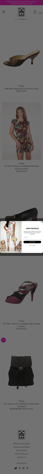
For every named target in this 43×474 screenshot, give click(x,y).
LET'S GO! (32, 242)
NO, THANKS (32, 245)
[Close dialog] (41, 222)
